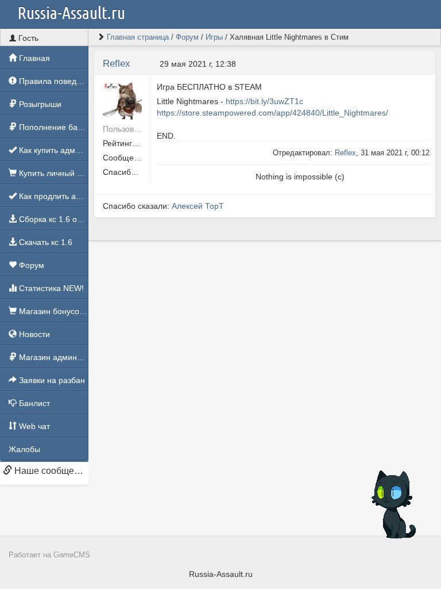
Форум (30, 265)
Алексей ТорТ (198, 206)
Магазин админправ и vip (52, 357)
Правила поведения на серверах (52, 81)
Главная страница (138, 37)
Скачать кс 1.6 (44, 242)
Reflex (116, 63)
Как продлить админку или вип (52, 196)
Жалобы (24, 449)
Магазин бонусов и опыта (52, 311)
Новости (33, 334)
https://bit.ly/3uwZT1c (264, 101)
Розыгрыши (39, 104)
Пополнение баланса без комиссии (52, 127)
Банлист (33, 403)
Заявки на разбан (51, 380)
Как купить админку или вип (52, 150)
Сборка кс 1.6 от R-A (52, 219)
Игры (214, 37)
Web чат (33, 426)
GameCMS (71, 555)
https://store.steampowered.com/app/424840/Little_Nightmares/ (272, 112)
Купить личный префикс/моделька (52, 173)
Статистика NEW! (50, 288)
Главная (33, 58)
